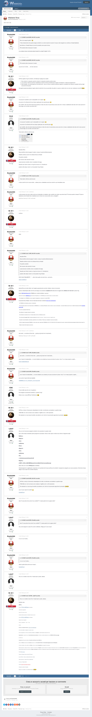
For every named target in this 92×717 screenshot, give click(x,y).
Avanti (20, 30)
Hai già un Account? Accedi (75, 2)
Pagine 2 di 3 (27, 30)
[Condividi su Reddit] (15, 705)
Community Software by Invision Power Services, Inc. (46, 715)
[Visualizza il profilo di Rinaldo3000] (5, 18)
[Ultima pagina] (23, 30)
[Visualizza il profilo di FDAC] (11, 395)
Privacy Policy (43, 712)
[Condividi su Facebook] (6, 705)
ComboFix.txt (21, 492)
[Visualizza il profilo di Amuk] (11, 123)
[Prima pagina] (5, 30)
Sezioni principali (7, 8)
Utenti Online (25, 11)
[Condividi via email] (19, 705)
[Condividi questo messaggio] (86, 34)
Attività (16, 8)
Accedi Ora (67, 691)
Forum (4, 11)
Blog (16, 11)
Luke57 (11, 429)
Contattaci (49, 712)
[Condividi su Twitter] (4, 705)
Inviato (24, 34)
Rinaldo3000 (15, 19)
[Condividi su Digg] (11, 705)
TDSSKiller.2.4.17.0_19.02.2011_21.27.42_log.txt (29, 380)
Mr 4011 (11, 76)
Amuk (11, 116)
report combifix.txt (22, 279)
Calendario (10, 11)
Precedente (9, 30)
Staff (20, 11)
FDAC (11, 388)
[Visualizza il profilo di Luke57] (11, 436)
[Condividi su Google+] (8, 705)
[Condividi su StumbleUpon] (17, 705)
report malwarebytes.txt (24, 361)
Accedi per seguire (76, 17)
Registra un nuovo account (25, 691)
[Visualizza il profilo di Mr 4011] (11, 84)
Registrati (86, 2)
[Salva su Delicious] (13, 705)
